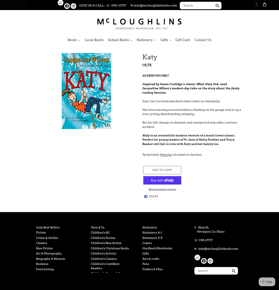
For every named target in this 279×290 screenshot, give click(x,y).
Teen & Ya (97, 227)
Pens (145, 264)
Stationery (149, 227)
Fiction (41, 232)
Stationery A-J (152, 232)
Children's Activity (104, 253)
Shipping (165, 154)
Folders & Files (152, 269)
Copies (147, 243)
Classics (41, 243)
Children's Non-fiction (106, 243)
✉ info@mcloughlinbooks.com (153, 5)
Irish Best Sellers (48, 227)
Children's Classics (104, 259)
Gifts (145, 253)
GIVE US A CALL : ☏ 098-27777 (102, 5)
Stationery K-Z (152, 238)
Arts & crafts (150, 259)
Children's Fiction (103, 238)
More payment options (162, 189)
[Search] (251, 23)
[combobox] (200, 5)
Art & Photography (49, 253)
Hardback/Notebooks (157, 248)
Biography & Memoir (50, 259)
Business (42, 264)
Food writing (45, 269)
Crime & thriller (47, 238)
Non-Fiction (44, 248)
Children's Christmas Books (110, 248)
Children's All (100, 232)
